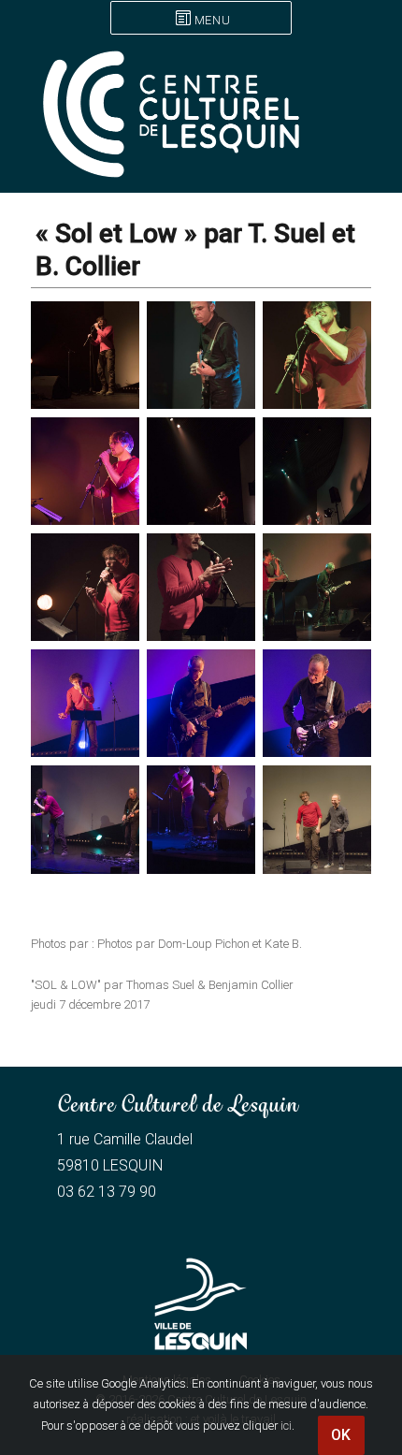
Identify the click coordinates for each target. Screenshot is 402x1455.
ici (286, 1426)
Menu (212, 20)
